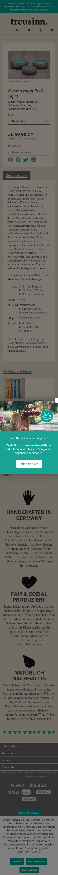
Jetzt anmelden (29, 464)
